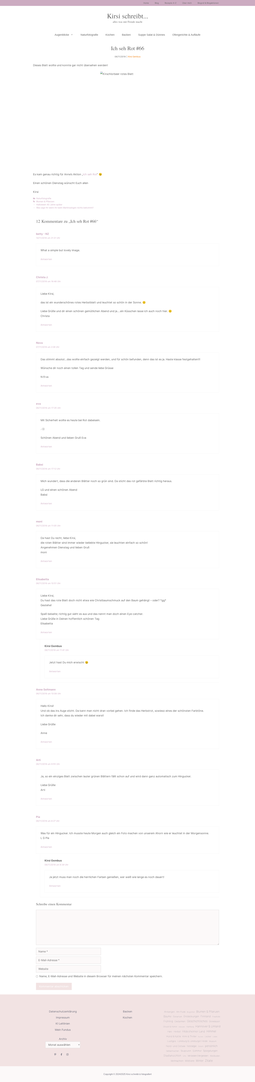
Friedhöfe (216, 1017)
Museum (212, 1041)
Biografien (191, 1012)
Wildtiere (189, 1060)
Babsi (39, 464)
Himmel (211, 1031)
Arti (38, 760)
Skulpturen (186, 1051)
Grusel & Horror (170, 1026)
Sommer (197, 1050)
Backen (126, 34)
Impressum (63, 1017)
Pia (38, 816)
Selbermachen (172, 1051)
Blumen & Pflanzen (45, 201)
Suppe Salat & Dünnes (151, 34)
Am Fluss (180, 1011)
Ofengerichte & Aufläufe (186, 34)
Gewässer (214, 1021)
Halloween (182, 1027)
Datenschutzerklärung (63, 1011)
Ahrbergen (169, 1011)
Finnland (206, 1016)
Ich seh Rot (90, 174)
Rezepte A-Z (170, 3)
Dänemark (177, 1016)
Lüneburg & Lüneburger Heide (193, 1041)
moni (39, 521)
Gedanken (179, 1021)
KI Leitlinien (63, 1023)
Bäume (167, 1016)
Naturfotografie (89, 34)
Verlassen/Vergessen (198, 1055)
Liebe (215, 1037)
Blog (157, 3)
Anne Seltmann (46, 689)
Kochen (110, 34)
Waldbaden (215, 1056)
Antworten (46, 259)
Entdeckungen (191, 1016)
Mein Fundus (63, 1029)
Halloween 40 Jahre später (49, 204)
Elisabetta (42, 579)
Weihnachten (177, 1061)
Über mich (187, 3)
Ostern (200, 1046)
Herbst (177, 1031)
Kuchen (200, 1036)
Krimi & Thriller (189, 1036)
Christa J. (42, 277)
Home (146, 3)
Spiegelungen (210, 1050)
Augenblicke (62, 34)
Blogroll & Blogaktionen (208, 3)
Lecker (208, 1036)
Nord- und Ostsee (175, 1046)
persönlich (211, 1046)
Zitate (209, 1060)
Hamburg (190, 1027)
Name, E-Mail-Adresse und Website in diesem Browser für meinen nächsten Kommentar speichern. (101, 976)
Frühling (168, 1021)
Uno (184, 1056)
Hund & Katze (173, 1036)
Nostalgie (192, 1046)
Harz (169, 1031)
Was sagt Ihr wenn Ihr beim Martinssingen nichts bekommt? (65, 207)
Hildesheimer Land (193, 1031)
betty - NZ (42, 233)
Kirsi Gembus (134, 56)
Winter (199, 1060)
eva (38, 403)
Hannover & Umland (207, 1026)
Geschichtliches (197, 1021)
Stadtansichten (172, 1055)
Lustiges (171, 1041)
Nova (39, 342)
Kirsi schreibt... (127, 15)
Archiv (63, 1038)
